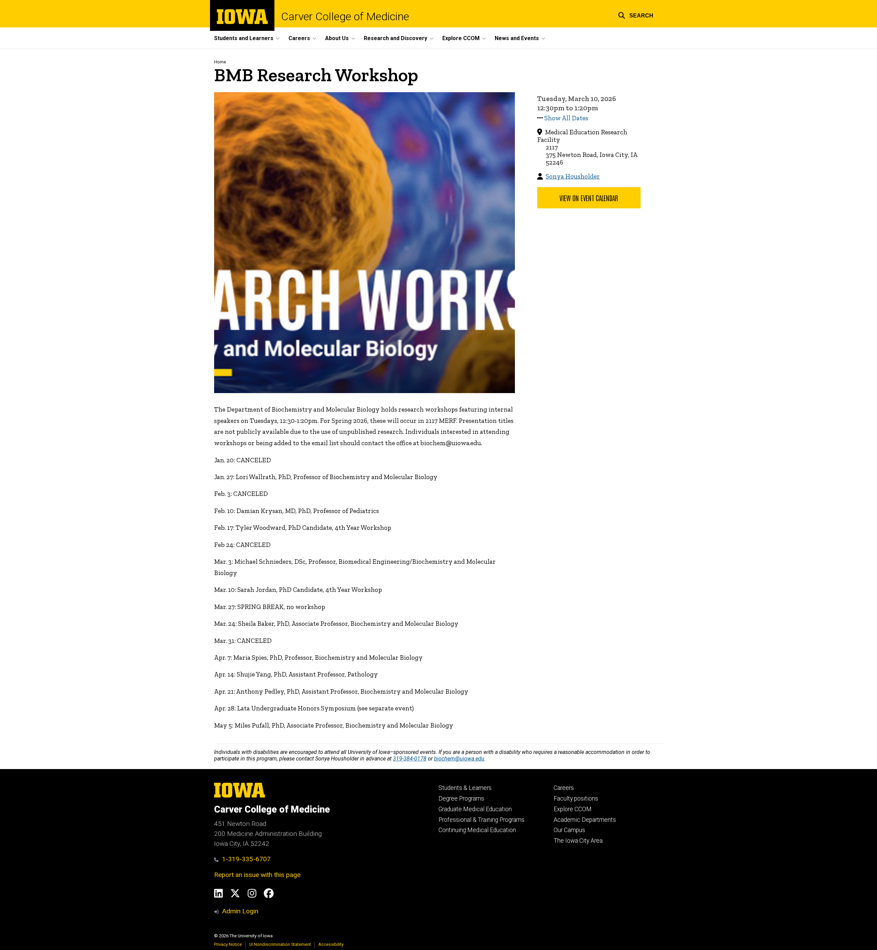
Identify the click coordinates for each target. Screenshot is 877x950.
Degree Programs (461, 798)
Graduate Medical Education (475, 809)
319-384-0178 (410, 758)
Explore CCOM (573, 809)
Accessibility (331, 944)
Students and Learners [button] (243, 38)
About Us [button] (337, 38)
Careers (564, 787)
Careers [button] (299, 38)
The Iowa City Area (578, 840)
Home (220, 61)
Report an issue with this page (257, 875)
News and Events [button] (517, 38)
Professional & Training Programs (481, 819)
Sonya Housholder (573, 176)
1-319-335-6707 (246, 859)
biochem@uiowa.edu (459, 758)
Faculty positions (576, 798)
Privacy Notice (228, 944)
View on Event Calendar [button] (588, 197)
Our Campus (569, 830)
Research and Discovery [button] (395, 38)
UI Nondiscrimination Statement (280, 944)
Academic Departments (585, 819)
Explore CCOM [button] (461, 38)
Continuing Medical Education (477, 830)
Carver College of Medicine (345, 16)
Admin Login (240, 911)
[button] (635, 14)
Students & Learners (465, 787)
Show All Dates (566, 118)
